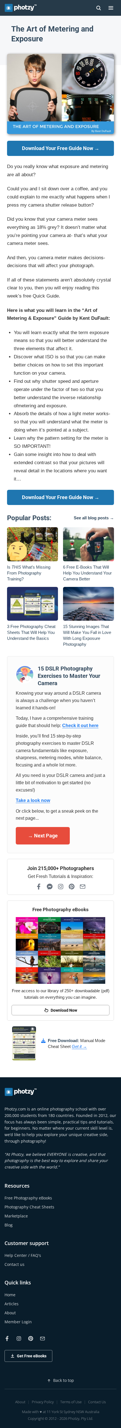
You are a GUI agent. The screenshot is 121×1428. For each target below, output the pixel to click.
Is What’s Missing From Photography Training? (28, 573)
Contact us (14, 1264)
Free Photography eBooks (28, 1198)
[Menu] (110, 8)
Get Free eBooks (31, 1356)
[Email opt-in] (83, 887)
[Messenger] (50, 887)
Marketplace (16, 1216)
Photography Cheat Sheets (29, 1207)
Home (10, 1294)
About (10, 1312)
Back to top (63, 1380)
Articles (12, 1303)
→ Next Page (43, 836)
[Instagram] (61, 887)
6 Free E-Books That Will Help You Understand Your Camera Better (87, 573)
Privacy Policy (43, 1401)
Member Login (18, 1321)
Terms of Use (71, 1401)
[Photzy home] (21, 1092)
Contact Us (97, 1401)
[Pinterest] (72, 887)
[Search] (98, 8)
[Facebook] (39, 887)
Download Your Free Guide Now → (60, 148)
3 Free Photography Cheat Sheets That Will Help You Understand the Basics (31, 632)
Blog (9, 1225)
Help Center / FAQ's (23, 1255)
